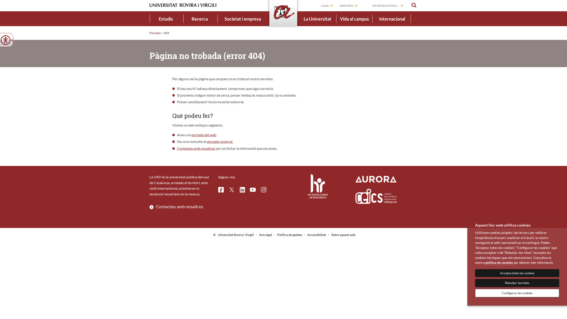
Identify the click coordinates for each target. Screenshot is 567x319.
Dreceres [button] (346, 5)
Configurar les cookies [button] (517, 293)
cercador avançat (220, 141)
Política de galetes (289, 235)
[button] (414, 5)
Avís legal (265, 235)
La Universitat (317, 18)
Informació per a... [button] (385, 5)
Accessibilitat (316, 235)
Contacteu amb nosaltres (196, 148)
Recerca (200, 18)
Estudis (166, 18)
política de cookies (499, 263)
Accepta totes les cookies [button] (517, 273)
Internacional (392, 18)
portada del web (204, 135)
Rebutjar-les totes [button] (517, 283)
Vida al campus (354, 18)
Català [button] (324, 5)
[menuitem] (166, 18)
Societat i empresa (243, 18)
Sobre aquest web (343, 235)
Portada (155, 33)
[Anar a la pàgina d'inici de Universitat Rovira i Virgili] (183, 5)
